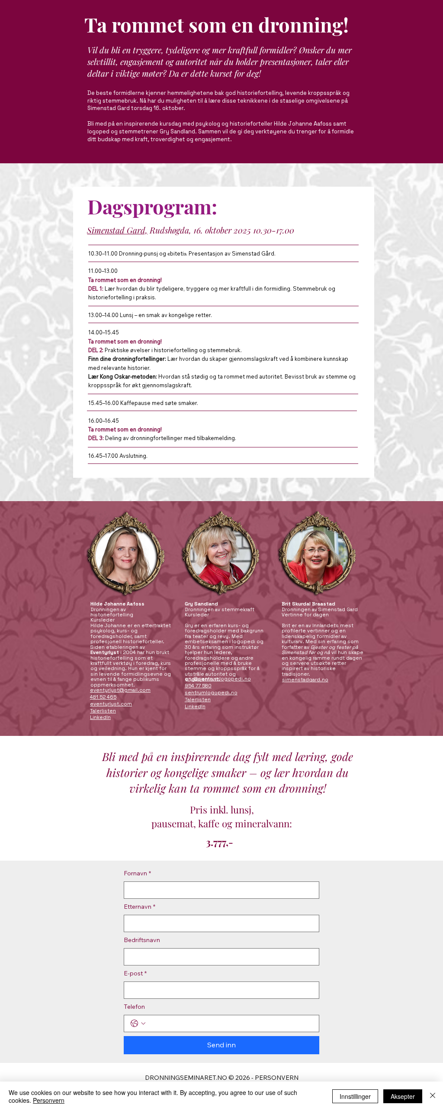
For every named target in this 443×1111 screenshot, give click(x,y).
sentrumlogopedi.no (211, 693)
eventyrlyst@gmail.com (120, 690)
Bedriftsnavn (142, 940)
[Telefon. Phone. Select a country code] (138, 1023)
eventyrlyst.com (111, 704)
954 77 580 (198, 686)
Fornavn (137, 873)
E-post (135, 973)
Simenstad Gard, (117, 230)
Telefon (134, 1007)
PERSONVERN (277, 1078)
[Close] (432, 1096)
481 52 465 (103, 697)
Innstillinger (355, 1096)
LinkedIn (100, 717)
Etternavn (139, 906)
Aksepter (403, 1096)
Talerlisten (103, 711)
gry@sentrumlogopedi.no (218, 679)
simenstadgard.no (305, 680)
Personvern (48, 1100)
